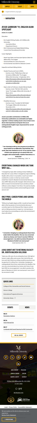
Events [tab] (10, 307)
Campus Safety (14, 377)
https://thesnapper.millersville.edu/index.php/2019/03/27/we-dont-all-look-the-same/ (18, 96)
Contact (24, 377)
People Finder (15, 373)
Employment (14, 370)
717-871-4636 (18, 383)
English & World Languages (13, 12)
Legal (6, 407)
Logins (24, 373)
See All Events (18, 335)
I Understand (9, 419)
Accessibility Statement (24, 407)
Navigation (10, 18)
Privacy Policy (13, 407)
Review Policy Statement (9, 415)
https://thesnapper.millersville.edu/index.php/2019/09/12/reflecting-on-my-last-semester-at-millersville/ (18, 81)
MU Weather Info (18, 393)
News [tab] (27, 307)
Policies (23, 370)
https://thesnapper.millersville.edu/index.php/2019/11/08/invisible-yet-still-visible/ (18, 110)
